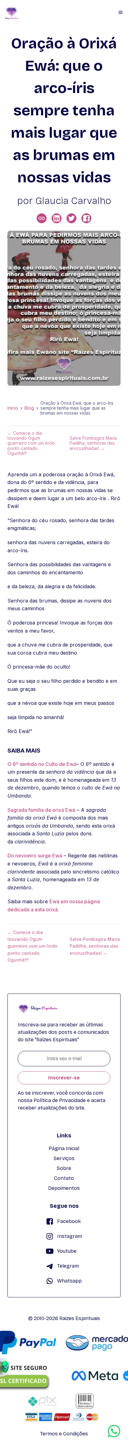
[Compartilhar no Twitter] (71, 218)
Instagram (69, 1236)
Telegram (68, 1266)
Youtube (66, 1251)
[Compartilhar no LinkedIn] (57, 218)
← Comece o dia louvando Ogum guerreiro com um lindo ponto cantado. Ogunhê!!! (31, 443)
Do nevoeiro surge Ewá (34, 855)
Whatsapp (69, 1281)
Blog (29, 408)
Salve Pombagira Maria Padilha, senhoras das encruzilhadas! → (93, 443)
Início (12, 408)
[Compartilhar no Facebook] (86, 218)
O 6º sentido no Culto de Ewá (41, 764)
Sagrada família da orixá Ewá (41, 810)
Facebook (69, 1221)
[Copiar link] (42, 218)
